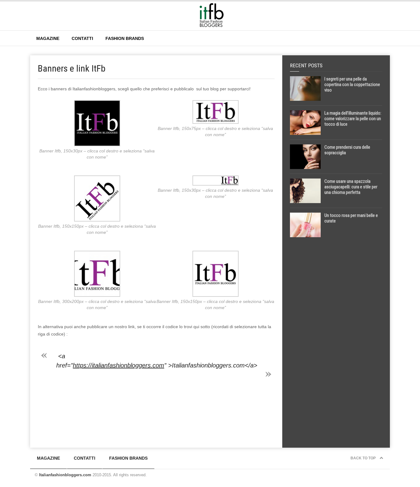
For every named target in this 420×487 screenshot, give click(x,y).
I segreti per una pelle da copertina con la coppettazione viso (352, 84)
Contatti (82, 38)
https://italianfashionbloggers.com (118, 365)
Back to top (364, 458)
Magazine (47, 38)
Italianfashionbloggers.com (65, 475)
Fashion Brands (124, 38)
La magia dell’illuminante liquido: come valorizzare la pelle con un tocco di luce (352, 118)
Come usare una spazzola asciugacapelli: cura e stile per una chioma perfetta (350, 187)
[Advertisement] (336, 338)
